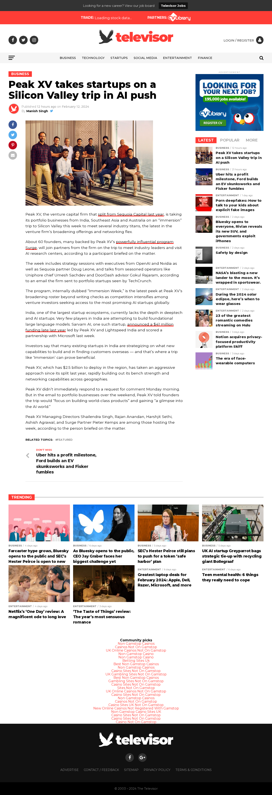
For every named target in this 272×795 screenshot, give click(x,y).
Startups (119, 58)
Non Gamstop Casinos (136, 644)
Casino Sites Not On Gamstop (136, 671)
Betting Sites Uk (136, 661)
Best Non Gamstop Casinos (136, 664)
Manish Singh (37, 111)
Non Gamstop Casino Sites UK (136, 712)
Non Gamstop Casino (136, 654)
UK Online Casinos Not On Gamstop (136, 650)
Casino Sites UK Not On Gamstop (136, 705)
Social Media (145, 58)
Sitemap (131, 770)
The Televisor (147, 789)
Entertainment (177, 58)
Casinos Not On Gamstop (136, 647)
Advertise (69, 770)
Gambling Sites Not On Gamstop (136, 681)
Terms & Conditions (194, 770)
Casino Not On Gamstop (136, 722)
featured (64, 440)
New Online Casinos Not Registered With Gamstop (136, 708)
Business (68, 58)
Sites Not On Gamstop (136, 688)
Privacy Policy (157, 770)
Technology (93, 58)
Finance (205, 58)
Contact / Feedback (101, 770)
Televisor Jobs (173, 6)
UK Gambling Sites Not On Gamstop (136, 674)
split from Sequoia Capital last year (131, 214)
